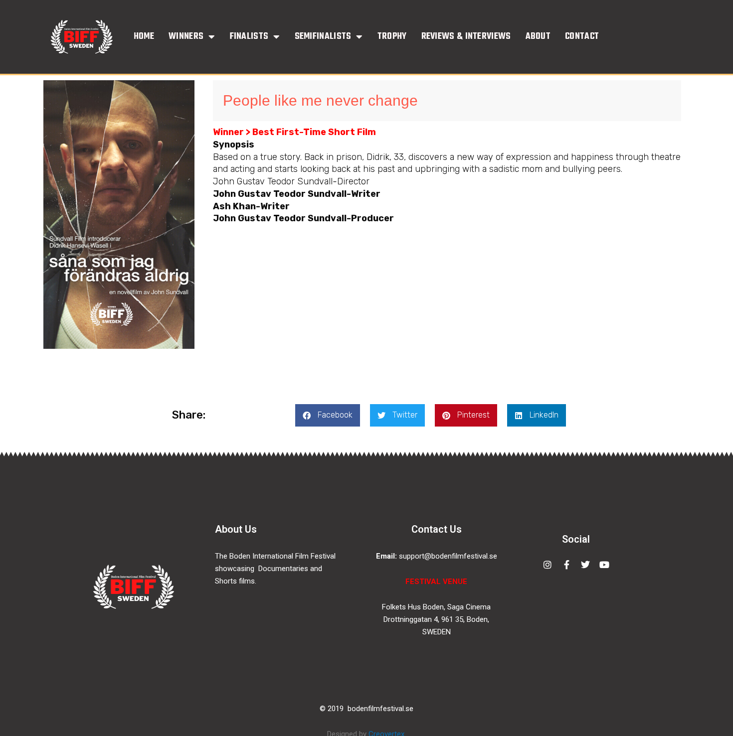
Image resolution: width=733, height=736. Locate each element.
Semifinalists (323, 37)
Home (144, 37)
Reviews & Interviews (466, 37)
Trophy (392, 37)
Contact (582, 37)
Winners (186, 37)
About (538, 37)
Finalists (249, 37)
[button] (327, 415)
